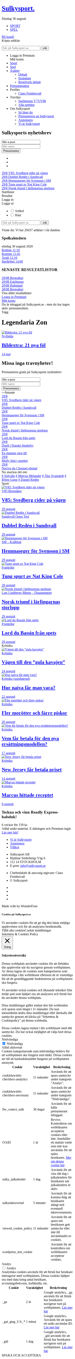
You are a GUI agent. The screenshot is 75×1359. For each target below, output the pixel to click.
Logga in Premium (14, 297)
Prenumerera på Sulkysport (36, 116)
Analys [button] (6, 1264)
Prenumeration (19, 86)
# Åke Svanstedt (53, 476)
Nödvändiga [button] (10, 1039)
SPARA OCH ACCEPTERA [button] (21, 1355)
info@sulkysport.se (33, 865)
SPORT (15, 26)
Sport (13, 63)
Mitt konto (8, 300)
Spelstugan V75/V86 (32, 101)
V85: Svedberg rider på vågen (25, 173)
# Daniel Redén (28, 479)
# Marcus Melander (28, 476)
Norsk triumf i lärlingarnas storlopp (28, 188)
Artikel (19, 211)
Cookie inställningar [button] (38, 930)
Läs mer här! (10, 832)
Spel (13, 67)
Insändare (24, 78)
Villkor (14, 847)
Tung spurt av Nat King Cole (24, 184)
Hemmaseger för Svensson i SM (26, 180)
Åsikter (15, 70)
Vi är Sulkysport (29, 124)
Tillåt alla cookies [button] (13, 930)
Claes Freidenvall (29, 93)
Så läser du (25, 112)
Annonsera (25, 120)
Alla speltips (26, 105)
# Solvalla (8, 476)
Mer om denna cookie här (61, 1161)
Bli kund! (8, 37)
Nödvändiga (15, 1043)
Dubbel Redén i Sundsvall (22, 177)
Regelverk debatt (29, 82)
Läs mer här (51, 1327)
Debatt (22, 74)
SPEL (14, 29)
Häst (18, 215)
